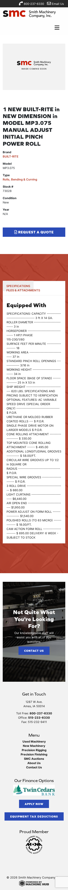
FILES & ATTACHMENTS (23, 290)
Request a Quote (35, 232)
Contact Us (34, 650)
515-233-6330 (39, 717)
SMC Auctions (34, 758)
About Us (34, 763)
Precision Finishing (34, 754)
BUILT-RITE (10, 156)
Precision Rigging (34, 750)
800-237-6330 (33, 4)
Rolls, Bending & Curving (20, 179)
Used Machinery (34, 741)
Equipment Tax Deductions (34, 816)
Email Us (57, 4)
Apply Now (34, 804)
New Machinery (34, 746)
